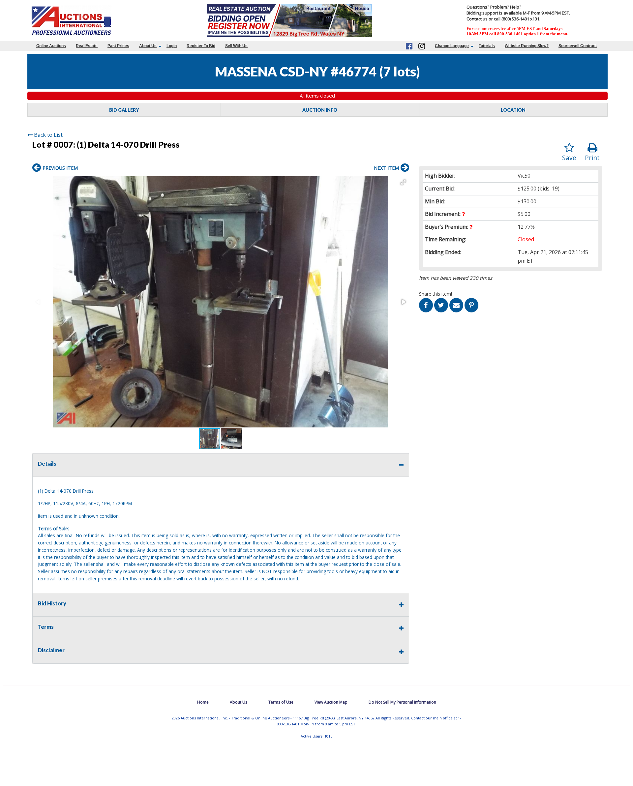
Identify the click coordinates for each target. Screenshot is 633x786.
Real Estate (87, 46)
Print (592, 157)
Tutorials (487, 46)
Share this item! (435, 294)
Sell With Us (236, 46)
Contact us (477, 19)
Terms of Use (280, 702)
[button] (403, 182)
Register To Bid (201, 46)
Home (203, 702)
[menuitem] (51, 46)
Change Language (452, 46)
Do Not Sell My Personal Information (402, 702)
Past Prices (118, 46)
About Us (148, 46)
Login (171, 46)
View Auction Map (331, 702)
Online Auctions (51, 46)
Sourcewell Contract (577, 46)
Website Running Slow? (527, 46)
